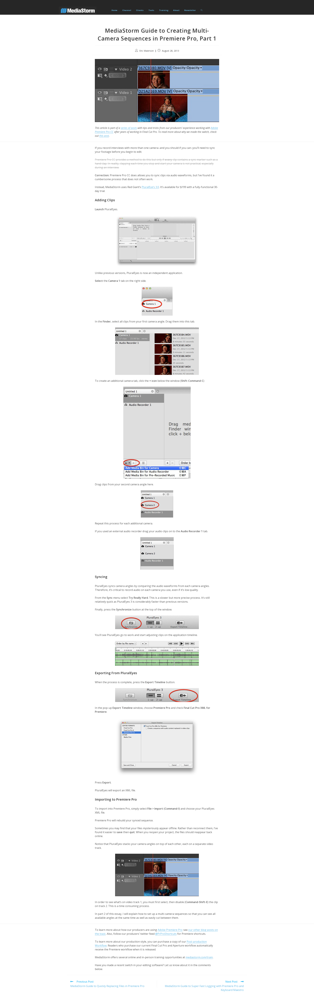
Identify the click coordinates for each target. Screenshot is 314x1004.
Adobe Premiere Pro (170, 930)
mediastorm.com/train (199, 957)
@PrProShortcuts (166, 934)
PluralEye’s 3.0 (150, 187)
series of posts (129, 128)
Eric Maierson (146, 50)
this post (104, 136)
